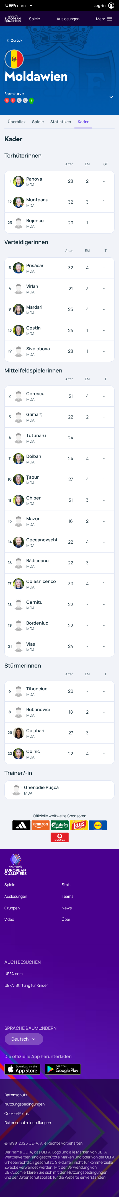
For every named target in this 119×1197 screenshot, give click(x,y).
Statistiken (60, 122)
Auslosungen (15, 896)
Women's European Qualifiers (12, 18)
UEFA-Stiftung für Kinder (26, 985)
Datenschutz (15, 1094)
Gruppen (12, 908)
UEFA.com (13, 973)
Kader (83, 122)
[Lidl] (98, 825)
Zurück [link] (16, 40)
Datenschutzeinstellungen (27, 1122)
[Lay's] (79, 825)
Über (66, 919)
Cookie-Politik (16, 1113)
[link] (34, 18)
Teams (67, 896)
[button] (102, 18)
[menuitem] (38, 18)
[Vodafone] (60, 838)
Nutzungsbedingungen (24, 1104)
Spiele (38, 122)
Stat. (66, 884)
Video (9, 919)
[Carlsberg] (60, 825)
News (67, 908)
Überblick (16, 122)
